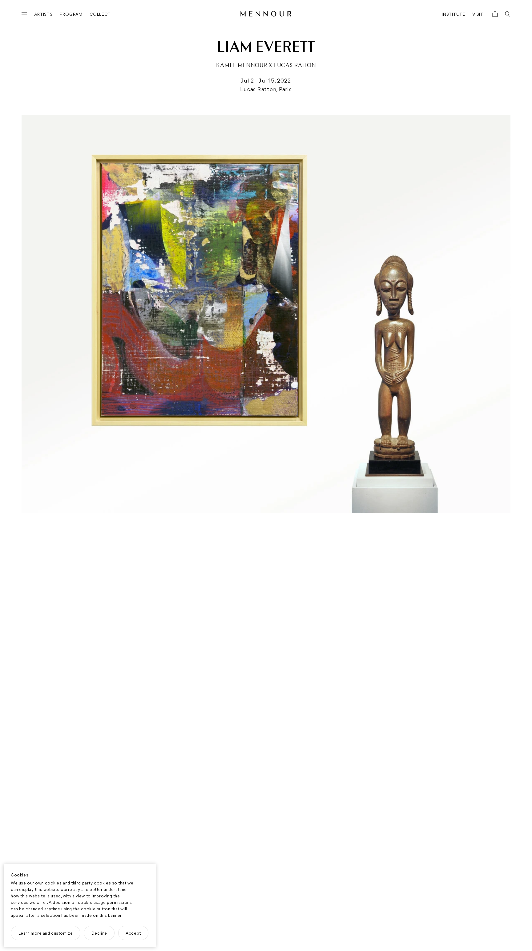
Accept (133, 933)
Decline (99, 933)
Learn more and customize (45, 933)
